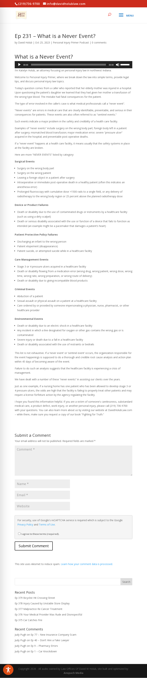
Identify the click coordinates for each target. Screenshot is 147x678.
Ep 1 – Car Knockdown (44, 651)
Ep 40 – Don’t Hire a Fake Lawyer (50, 640)
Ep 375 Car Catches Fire (28, 620)
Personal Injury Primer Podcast (71, 42)
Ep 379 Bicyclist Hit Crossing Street (35, 597)
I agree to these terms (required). (40, 534)
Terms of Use (47, 524)
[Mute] (117, 64)
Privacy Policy (25, 524)
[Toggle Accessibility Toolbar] (8, 669)
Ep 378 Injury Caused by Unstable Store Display (42, 603)
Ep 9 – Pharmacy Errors (44, 645)
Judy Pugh (20, 634)
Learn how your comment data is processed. (87, 564)
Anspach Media (73, 673)
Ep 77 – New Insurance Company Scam (53, 634)
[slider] (125, 64)
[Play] (19, 64)
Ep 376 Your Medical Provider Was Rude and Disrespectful (48, 614)
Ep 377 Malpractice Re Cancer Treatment (38, 609)
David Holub (25, 42)
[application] (73, 64)
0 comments (99, 42)
